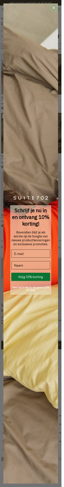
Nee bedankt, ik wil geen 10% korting (30, 289)
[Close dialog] (54, 8)
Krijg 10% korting (30, 277)
